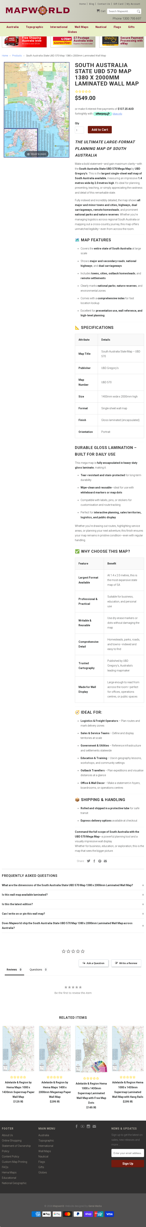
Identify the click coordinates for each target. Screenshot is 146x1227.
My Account (133, 4)
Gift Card (118, 4)
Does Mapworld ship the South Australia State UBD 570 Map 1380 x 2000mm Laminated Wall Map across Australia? (67, 925)
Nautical (101, 26)
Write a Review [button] (128, 963)
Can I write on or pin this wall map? (23, 913)
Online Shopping (11, 1140)
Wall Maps (82, 26)
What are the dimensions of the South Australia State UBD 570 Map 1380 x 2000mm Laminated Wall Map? (67, 885)
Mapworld (58, 1206)
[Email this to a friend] (104, 861)
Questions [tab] (36, 969)
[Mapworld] (38, 10)
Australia (12, 26)
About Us (7, 1135)
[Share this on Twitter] (87, 861)
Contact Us (104, 4)
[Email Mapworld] (94, 1126)
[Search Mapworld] (138, 11)
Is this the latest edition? (17, 904)
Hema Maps (9, 1172)
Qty (77, 123)
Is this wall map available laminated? (25, 894)
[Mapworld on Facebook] (76, 1126)
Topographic (34, 26)
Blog (91, 4)
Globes (72, 31)
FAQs (5, 1167)
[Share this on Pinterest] (98, 861)
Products (17, 55)
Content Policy (10, 1156)
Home (82, 4)
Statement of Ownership (16, 1145)
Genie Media (95, 1206)
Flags (117, 26)
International (59, 26)
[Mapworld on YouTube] (82, 1126)
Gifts (131, 26)
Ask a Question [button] (95, 963)
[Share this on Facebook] (93, 861)
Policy (5, 1151)
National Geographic (14, 1183)
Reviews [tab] (12, 969)
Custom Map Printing (14, 1161)
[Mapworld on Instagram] (88, 1126)
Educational (9, 1177)
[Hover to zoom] (36, 109)
